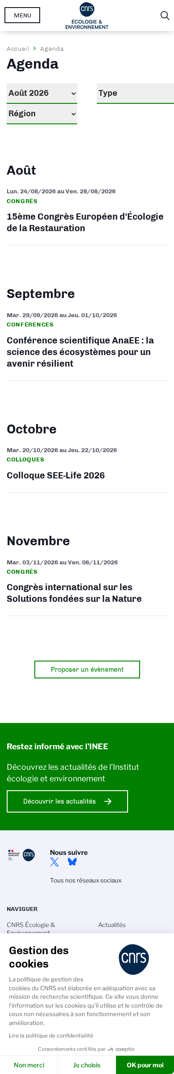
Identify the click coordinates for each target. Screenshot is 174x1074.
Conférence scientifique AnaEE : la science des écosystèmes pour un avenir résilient (87, 341)
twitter (54, 862)
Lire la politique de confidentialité (51, 1035)
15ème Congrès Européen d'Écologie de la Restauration (87, 212)
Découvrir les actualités (59, 801)
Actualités (112, 924)
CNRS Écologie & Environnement (31, 928)
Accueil (18, 48)
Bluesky (72, 862)
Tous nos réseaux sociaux (85, 880)
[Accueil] (87, 15)
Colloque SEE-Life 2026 (87, 464)
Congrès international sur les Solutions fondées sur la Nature (87, 583)
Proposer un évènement (87, 670)
